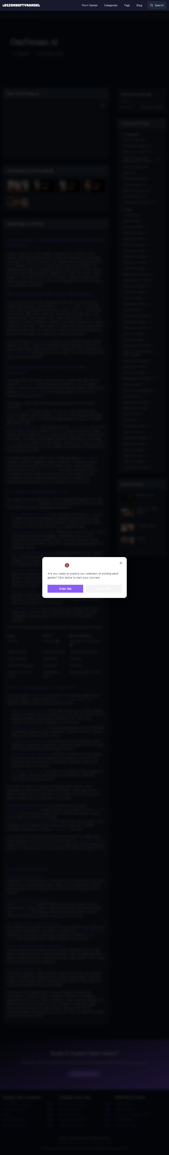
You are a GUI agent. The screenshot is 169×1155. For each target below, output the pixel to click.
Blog (139, 5)
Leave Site (103, 588)
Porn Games (90, 5)
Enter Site (65, 588)
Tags (127, 5)
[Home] (21, 5)
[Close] (121, 563)
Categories (110, 5)
